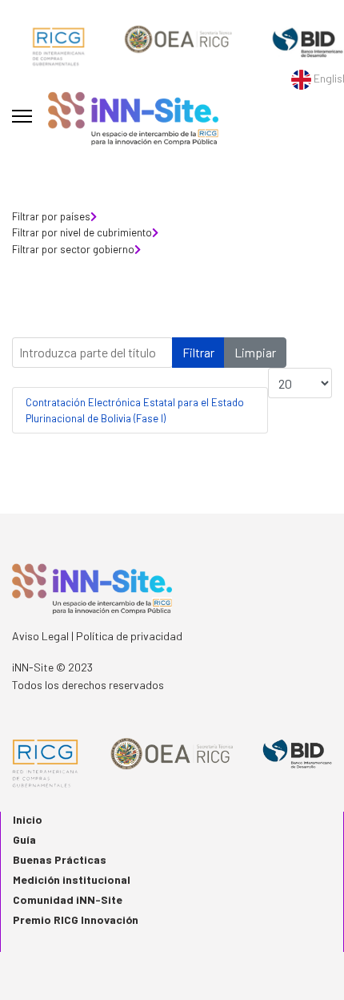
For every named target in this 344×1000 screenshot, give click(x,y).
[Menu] (22, 116)
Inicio (27, 819)
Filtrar (198, 352)
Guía (24, 839)
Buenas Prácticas (59, 859)
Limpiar (255, 352)
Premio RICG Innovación (75, 919)
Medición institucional (71, 879)
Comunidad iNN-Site (67, 899)
